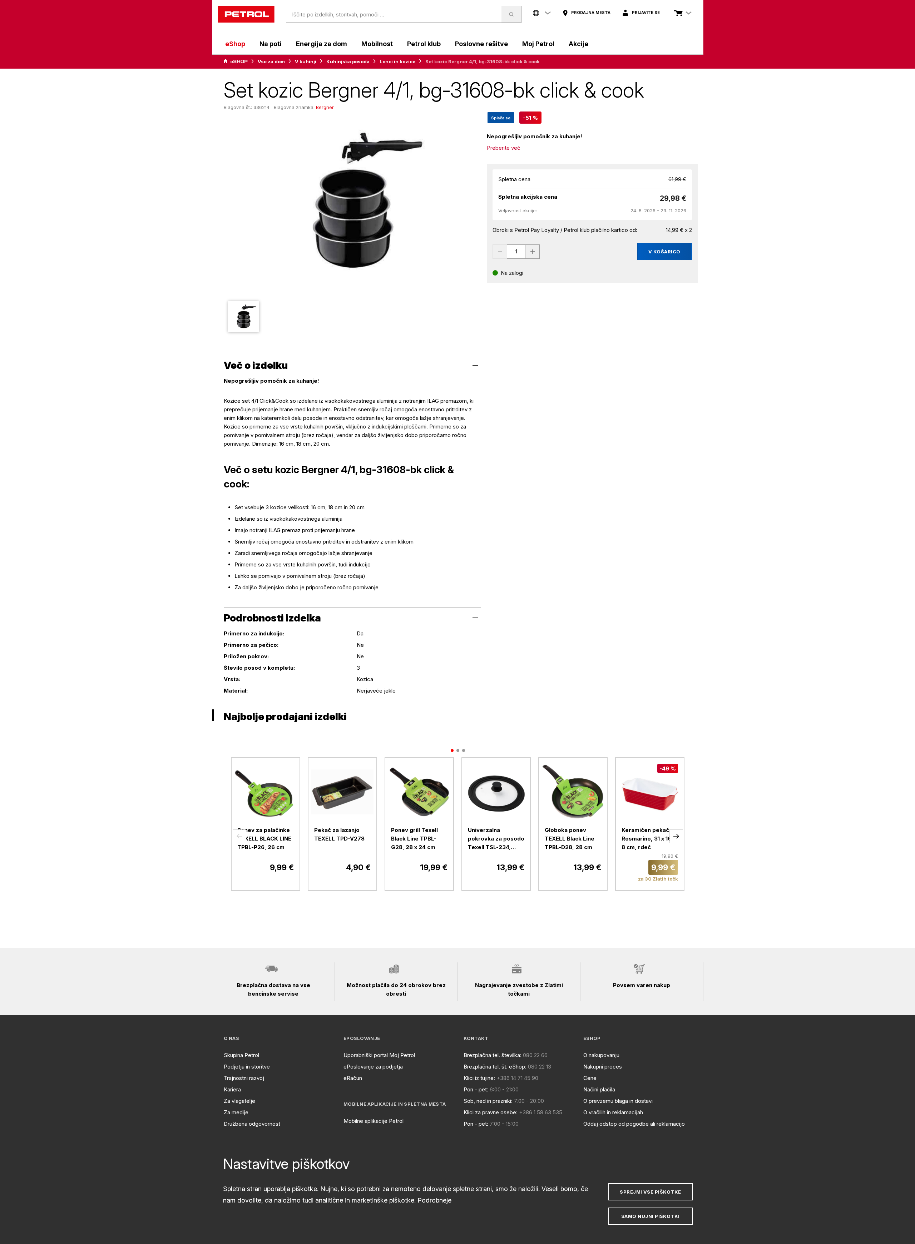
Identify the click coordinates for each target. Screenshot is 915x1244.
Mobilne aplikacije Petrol (373, 1120)
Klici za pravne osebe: (491, 1112)
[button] (239, 836)
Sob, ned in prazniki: (488, 1100)
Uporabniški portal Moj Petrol (379, 1055)
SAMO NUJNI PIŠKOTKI (650, 1216)
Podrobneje (434, 1200)
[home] (246, 14)
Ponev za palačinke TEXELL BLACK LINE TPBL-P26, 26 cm (264, 839)
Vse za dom (271, 61)
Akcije (578, 44)
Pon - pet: (476, 1089)
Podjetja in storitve (247, 1066)
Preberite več (503, 147)
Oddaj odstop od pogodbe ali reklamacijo (634, 1123)
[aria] (235, 61)
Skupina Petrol (241, 1055)
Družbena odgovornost (252, 1123)
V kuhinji (305, 61)
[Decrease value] (500, 251)
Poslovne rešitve (481, 44)
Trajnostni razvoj (244, 1078)
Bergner (325, 107)
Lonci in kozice (397, 61)
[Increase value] (532, 251)
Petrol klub (424, 44)
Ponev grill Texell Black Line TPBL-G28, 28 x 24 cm (414, 839)
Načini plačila (599, 1089)
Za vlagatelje (239, 1100)
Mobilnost (377, 44)
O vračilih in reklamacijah (613, 1112)
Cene (590, 1078)
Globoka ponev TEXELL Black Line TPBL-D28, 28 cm (569, 839)
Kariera (232, 1089)
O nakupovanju (601, 1055)
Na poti (270, 44)
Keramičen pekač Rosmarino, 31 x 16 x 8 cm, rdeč (649, 839)
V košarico (664, 251)
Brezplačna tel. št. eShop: (495, 1066)
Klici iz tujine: (479, 1078)
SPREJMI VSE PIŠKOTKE (650, 1192)
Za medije (236, 1112)
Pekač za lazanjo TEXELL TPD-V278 (339, 834)
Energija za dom (321, 44)
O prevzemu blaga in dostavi (618, 1100)
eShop (235, 44)
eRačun (352, 1078)
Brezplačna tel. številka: (492, 1055)
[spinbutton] (516, 251)
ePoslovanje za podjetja (373, 1066)
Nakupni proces (602, 1066)
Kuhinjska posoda (348, 61)
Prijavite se (646, 12)
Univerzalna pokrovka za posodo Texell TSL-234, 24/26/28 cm (496, 839)
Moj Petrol (538, 44)
